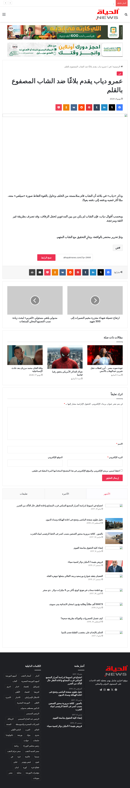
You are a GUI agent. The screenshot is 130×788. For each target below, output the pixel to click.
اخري (9, 686)
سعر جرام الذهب (14, 751)
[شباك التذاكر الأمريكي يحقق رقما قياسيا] (65, 357)
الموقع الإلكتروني (55, 457)
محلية (19, 773)
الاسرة (8, 697)
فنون (37, 762)
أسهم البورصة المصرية (30, 681)
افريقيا (36, 692)
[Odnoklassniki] (66, 107)
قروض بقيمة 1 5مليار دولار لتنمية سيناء (85, 562)
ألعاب (15, 681)
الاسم (119, 443)
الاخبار (17, 697)
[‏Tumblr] (97, 107)
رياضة (16, 746)
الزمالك (10, 719)
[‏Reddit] (81, 107)
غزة (19, 756)
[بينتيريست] (89, 107)
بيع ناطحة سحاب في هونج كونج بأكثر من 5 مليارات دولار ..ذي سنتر (73, 590)
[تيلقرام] (101, 690)
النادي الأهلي (16, 729)
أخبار (37, 676)
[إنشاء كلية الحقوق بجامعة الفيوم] (114, 552)
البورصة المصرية (23, 703)
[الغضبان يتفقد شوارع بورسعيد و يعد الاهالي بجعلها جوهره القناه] (114, 580)
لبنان (17, 767)
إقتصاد (26, 686)
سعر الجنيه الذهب (32, 751)
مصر (10, 773)
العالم (37, 729)
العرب (27, 729)
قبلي (15, 762)
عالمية (27, 756)
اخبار (17, 686)
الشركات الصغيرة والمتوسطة (27, 724)
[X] (112, 107)
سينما (37, 756)
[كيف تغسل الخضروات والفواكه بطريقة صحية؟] (114, 623)
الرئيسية (117, 66)
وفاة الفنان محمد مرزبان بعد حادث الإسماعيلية (27, 369)
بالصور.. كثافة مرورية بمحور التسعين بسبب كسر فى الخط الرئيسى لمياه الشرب (66, 533)
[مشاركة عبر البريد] (40, 272)
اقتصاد (26, 692)
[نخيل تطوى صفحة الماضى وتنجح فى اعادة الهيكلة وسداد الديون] (114, 524)
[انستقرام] (104, 690)
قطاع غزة (35, 767)
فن (110, 66)
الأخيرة (65, 493)
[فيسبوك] (119, 107)
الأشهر (107, 493)
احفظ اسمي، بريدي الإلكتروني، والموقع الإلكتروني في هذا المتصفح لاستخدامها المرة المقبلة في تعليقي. (76, 470)
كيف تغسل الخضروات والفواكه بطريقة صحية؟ (82, 618)
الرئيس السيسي (32, 713)
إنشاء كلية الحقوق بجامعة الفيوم (88, 547)
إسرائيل (36, 686)
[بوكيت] (58, 107)
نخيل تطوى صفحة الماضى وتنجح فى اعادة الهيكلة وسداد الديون (74, 519)
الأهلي (17, 692)
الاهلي (36, 703)
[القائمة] (4, 15)
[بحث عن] (126, 15)
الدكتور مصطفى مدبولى (29, 708)
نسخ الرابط (46, 257)
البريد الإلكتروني (115, 457)
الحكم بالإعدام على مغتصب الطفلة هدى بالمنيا (82, 632)
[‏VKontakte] (74, 107)
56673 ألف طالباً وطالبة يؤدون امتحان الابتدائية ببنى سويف (76, 604)
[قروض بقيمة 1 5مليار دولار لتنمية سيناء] (114, 566)
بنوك (28, 735)
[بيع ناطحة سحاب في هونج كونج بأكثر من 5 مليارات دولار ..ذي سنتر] (114, 594)
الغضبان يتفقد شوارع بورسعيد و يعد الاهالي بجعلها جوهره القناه (75, 576)
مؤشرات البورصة (32, 773)
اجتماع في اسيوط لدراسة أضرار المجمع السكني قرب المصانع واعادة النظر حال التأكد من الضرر (60, 505)
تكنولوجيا (9, 735)
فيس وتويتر (26, 762)
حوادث (26, 740)
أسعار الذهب (26, 676)
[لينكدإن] (104, 107)
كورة (25, 767)
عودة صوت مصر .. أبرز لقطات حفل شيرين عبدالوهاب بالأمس (107, 369)
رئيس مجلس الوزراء (31, 746)
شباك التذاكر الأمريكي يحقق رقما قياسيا (67, 373)
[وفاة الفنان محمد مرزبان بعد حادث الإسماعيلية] (25, 355)
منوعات (36, 778)
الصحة (8, 724)
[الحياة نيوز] (107, 14)
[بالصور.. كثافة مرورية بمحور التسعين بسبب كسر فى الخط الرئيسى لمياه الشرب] (114, 538)
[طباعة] (32, 272)
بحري (37, 735)
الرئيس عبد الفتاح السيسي (28, 719)
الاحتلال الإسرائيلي (32, 697)
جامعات (36, 740)
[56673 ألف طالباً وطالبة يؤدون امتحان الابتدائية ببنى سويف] (114, 609)
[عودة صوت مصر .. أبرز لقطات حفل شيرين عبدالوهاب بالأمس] (105, 355)
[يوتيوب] (108, 690)
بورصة (19, 735)
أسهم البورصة (11, 676)
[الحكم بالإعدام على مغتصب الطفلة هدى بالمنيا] (114, 637)
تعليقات (23, 493)
